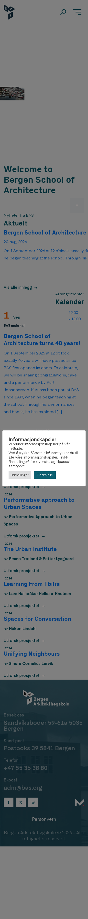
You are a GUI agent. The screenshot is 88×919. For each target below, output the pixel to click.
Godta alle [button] (45, 475)
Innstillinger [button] (19, 475)
